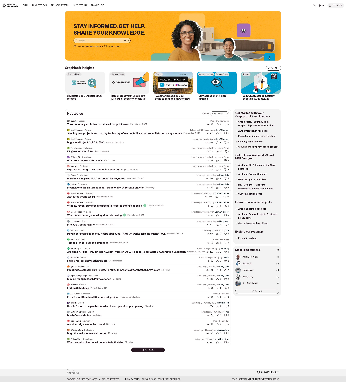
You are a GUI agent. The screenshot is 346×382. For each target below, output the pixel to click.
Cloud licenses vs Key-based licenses (258, 146)
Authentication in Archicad (252, 130)
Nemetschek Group (269, 379)
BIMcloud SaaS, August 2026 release (84, 97)
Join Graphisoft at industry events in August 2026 (259, 97)
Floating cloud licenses (250, 141)
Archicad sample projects (252, 208)
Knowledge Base (39, 5)
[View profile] (68, 121)
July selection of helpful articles (213, 97)
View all (273, 68)
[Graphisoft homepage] (268, 372)
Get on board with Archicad (253, 223)
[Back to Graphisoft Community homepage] (11, 5)
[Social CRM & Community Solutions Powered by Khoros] (73, 372)
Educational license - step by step (256, 136)
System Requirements (250, 193)
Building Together (60, 5)
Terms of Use (149, 379)
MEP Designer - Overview (252, 179)
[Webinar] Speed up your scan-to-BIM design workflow (172, 97)
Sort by (205, 113)
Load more (148, 350)
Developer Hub (80, 5)
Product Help (97, 5)
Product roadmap (247, 238)
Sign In (337, 5)
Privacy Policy (132, 379)
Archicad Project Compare (252, 174)
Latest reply (195, 130)
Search (314, 5)
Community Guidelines (169, 379)
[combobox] (102, 40)
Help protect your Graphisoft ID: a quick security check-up (128, 97)
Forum (26, 5)
